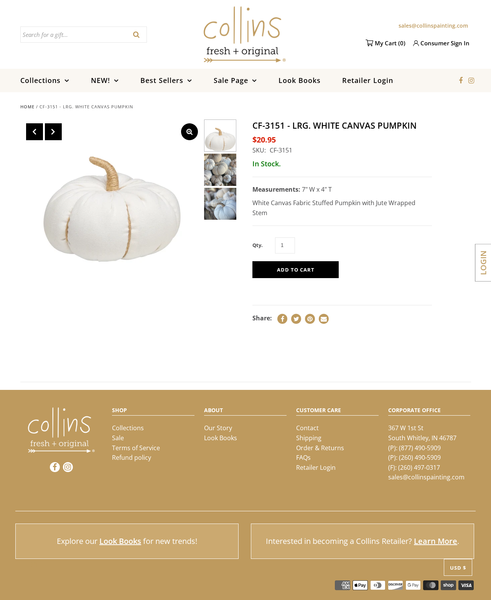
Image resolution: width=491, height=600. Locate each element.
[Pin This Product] (310, 319)
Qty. (257, 245)
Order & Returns (320, 447)
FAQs (303, 457)
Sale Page (231, 80)
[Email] (324, 319)
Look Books (299, 80)
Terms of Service (136, 447)
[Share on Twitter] (296, 319)
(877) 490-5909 (420, 447)
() (390, 43)
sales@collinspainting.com (433, 25)
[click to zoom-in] (189, 131)
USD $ (458, 567)
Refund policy (131, 457)
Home (27, 106)
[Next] (53, 131)
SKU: (259, 150)
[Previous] (34, 131)
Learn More (435, 541)
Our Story (218, 428)
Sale (118, 438)
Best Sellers (161, 80)
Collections (40, 80)
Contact (307, 428)
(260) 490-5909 (420, 457)
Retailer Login (367, 80)
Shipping (308, 438)
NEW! (100, 80)
